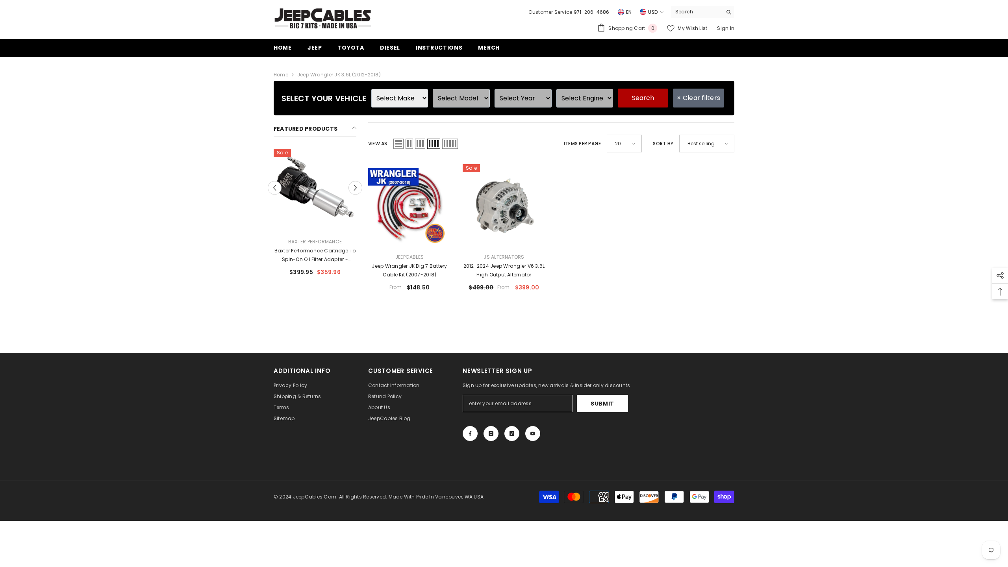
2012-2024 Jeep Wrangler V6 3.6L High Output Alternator (504, 270)
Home (281, 74)
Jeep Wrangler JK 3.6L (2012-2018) (339, 74)
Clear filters (698, 97)
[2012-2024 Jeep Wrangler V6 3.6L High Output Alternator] (504, 205)
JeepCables (409, 257)
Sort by (663, 143)
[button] (275, 188)
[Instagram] (491, 433)
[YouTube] (532, 433)
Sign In (725, 28)
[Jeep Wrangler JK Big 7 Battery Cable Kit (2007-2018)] (409, 205)
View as (377, 143)
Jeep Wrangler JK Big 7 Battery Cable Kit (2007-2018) (409, 270)
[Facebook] (470, 433)
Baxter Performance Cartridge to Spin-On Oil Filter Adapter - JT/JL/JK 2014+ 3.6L (315, 255)
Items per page (582, 143)
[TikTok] (511, 433)
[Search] (702, 12)
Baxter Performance (315, 241)
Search (643, 97)
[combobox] (696, 12)
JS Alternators (504, 257)
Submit (602, 404)
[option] (315, 215)
